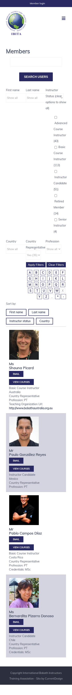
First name (13, 90)
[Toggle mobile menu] (64, 18)
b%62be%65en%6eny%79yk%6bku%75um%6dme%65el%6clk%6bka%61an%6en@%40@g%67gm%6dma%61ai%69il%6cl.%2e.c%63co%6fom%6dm (16, 622)
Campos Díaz (31, 533)
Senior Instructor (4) (60, 225)
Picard (28, 368)
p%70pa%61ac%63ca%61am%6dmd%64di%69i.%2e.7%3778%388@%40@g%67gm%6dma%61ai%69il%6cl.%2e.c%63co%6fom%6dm (16, 539)
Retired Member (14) (59, 207)
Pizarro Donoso (41, 616)
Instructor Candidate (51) (60, 183)
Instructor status (20, 321)
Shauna (15, 368)
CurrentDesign (54, 678)
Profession (52, 241)
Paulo (13, 454)
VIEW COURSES (21, 382)
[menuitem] (37, 3)
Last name (32, 90)
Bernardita (18, 616)
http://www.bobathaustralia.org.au (31, 408)
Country (11, 241)
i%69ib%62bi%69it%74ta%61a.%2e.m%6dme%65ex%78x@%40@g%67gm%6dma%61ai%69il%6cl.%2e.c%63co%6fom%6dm (16, 461)
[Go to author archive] (24, 345)
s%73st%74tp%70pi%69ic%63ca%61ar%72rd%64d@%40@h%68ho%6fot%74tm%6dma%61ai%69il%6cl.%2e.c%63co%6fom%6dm (16, 374)
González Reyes (32, 454)
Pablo (14, 533)
